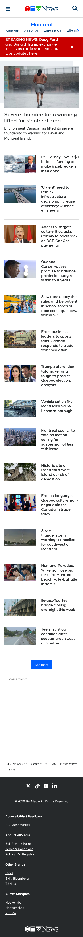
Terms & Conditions (19, 849)
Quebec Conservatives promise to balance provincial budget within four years (58, 271)
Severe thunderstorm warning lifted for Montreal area (40, 118)
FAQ (54, 764)
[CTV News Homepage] (41, 8)
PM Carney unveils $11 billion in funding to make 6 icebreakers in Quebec (60, 164)
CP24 (9, 873)
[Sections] (8, 8)
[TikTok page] (37, 785)
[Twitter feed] (28, 785)
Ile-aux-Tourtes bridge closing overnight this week (58, 605)
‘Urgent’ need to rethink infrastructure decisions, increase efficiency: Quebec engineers (58, 198)
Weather (12, 31)
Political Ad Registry (19, 854)
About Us (31, 31)
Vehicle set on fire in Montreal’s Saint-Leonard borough (59, 406)
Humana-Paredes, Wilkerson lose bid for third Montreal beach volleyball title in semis (59, 575)
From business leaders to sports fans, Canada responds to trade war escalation (57, 341)
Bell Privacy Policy (18, 843)
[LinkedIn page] (55, 785)
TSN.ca (10, 883)
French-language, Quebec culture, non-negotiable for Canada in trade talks (59, 505)
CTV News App (16, 764)
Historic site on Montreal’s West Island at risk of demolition (55, 472)
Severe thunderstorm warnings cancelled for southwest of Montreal (58, 540)
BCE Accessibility (17, 825)
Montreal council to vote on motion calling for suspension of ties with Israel (58, 439)
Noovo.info (13, 902)
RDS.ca (10, 913)
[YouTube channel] (46, 785)
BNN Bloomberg (17, 878)
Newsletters (68, 764)
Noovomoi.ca (14, 908)
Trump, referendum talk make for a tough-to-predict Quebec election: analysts (58, 376)
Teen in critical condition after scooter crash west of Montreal (58, 636)
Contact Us (52, 31)
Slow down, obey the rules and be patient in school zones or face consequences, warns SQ (59, 306)
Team (11, 770)
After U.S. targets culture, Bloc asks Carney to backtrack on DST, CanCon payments (59, 236)
